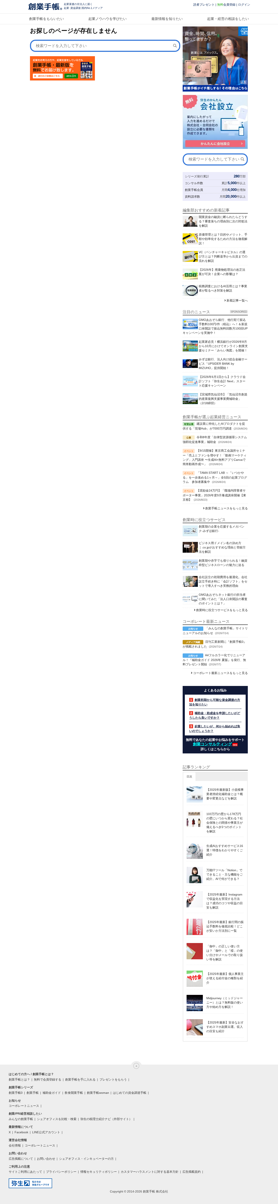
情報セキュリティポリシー (98, 1171)
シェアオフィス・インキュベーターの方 (86, 1158)
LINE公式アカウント (46, 1132)
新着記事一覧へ (237, 300)
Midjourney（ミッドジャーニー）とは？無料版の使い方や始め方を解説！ (224, 1002)
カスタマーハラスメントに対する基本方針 (150, 1171)
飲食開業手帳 (74, 1092)
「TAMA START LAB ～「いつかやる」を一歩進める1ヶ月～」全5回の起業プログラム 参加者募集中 (215, 477)
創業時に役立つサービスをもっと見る (222, 610)
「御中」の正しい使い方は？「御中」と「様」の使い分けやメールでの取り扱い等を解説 (224, 953)
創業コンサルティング (212, 744)
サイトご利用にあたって (25, 1171)
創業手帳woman (98, 1092)
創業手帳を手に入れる (80, 1079)
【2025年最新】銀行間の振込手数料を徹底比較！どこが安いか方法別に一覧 (225, 926)
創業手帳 (32, 1092)
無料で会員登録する (47, 1079)
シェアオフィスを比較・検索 (56, 1119)
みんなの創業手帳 (21, 1119)
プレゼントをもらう (113, 1079)
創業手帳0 (16, 1092)
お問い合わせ (46, 1158)
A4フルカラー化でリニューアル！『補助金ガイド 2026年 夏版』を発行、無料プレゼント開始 (214, 659)
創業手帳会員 (194, 190)
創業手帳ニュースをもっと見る (226, 508)
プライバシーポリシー (61, 1171)
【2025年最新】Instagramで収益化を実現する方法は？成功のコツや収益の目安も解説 (224, 901)
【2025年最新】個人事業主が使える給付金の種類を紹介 (225, 978)
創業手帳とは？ (19, 1079)
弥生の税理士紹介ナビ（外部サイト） (106, 1119)
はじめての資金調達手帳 (129, 1092)
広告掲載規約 (191, 1171)
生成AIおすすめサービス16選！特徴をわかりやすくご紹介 (224, 850)
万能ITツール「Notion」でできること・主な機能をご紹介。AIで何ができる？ (224, 874)
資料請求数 (192, 196)
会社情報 (15, 1145)
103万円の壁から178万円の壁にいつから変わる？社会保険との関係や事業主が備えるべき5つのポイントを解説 (224, 822)
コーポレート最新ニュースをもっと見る (220, 673)
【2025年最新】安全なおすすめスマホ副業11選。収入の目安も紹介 (225, 1027)
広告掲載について (21, 1158)
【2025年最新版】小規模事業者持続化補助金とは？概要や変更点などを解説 (225, 794)
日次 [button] (189, 776)
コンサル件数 (194, 183)
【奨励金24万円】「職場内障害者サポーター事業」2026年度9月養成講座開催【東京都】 (214, 495)
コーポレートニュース (24, 1105)
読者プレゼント (204, 4)
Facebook (21, 1132)
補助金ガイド (52, 1092)
